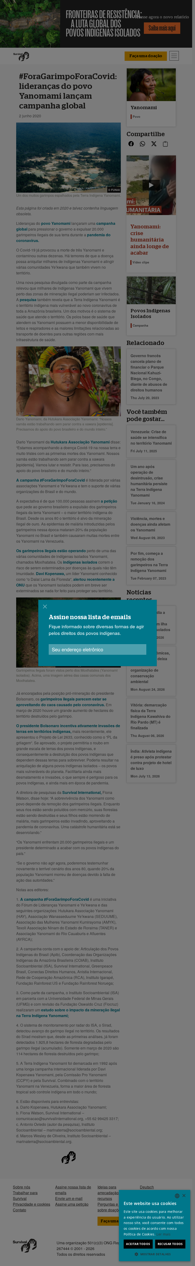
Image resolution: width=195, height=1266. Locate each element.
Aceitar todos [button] (138, 1244)
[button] (154, 1254)
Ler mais (163, 1234)
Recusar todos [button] (170, 1244)
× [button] (183, 1196)
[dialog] (97, 633)
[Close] (45, 606)
